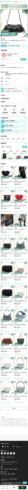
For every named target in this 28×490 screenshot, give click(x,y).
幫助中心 (2, 469)
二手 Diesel (4, 423)
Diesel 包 (21, 422)
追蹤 (25, 146)
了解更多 (25, 117)
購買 (22, 487)
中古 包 (22, 426)
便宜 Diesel (9, 423)
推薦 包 (26, 426)
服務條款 (11, 469)
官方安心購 (8, 462)
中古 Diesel (24, 423)
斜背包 (23, 138)
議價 (14, 487)
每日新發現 (3, 462)
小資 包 (16, 426)
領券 (23, 59)
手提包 (9, 78)
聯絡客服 (6, 469)
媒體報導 (13, 473)
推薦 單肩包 (5, 426)
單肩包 (11, 422)
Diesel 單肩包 (17, 422)
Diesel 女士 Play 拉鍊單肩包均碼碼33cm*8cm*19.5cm (10, 418)
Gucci (5, 464)
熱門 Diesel (19, 423)
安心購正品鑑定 (4, 473)
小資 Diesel (14, 423)
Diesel (6, 81)
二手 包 (9, 426)
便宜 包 (12, 426)
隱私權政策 (15, 469)
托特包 (13, 138)
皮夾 (16, 462)
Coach (2, 464)
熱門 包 (19, 426)
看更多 (14, 408)
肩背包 (7, 138)
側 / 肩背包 (13, 462)
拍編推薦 (9, 473)
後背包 (18, 138)
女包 (6, 78)
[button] (4, 151)
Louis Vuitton (9, 464)
